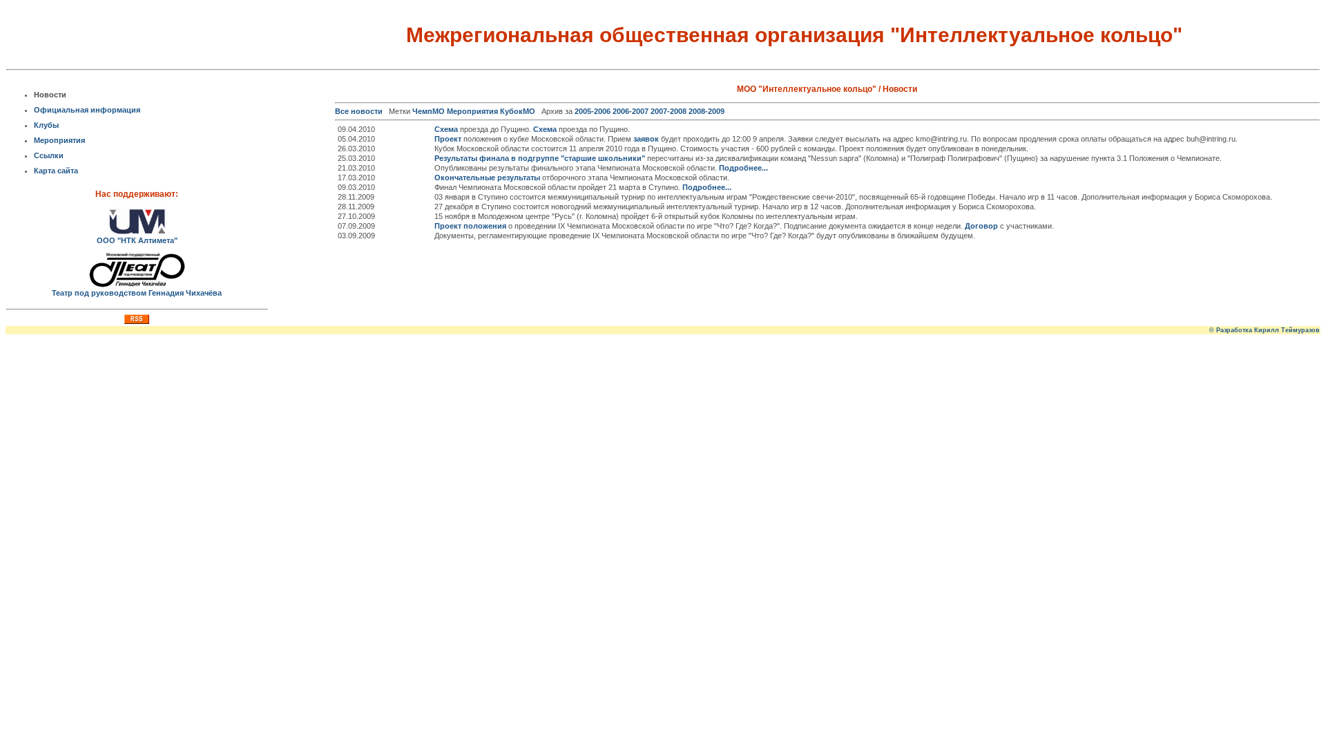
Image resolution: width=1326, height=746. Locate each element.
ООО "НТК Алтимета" (137, 240)
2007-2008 (668, 111)
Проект (447, 139)
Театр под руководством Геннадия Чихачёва (137, 293)
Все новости (359, 111)
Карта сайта (56, 170)
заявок (646, 139)
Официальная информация (87, 110)
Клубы (46, 125)
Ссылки (49, 155)
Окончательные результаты (487, 177)
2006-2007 (630, 111)
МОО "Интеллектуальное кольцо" (806, 89)
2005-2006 (593, 111)
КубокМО (517, 111)
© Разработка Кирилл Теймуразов (1264, 330)
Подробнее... (743, 168)
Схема (446, 129)
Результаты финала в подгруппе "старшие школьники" (539, 158)
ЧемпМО (428, 111)
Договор (981, 226)
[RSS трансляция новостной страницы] (136, 321)
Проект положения (470, 226)
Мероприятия (59, 140)
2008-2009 (706, 111)
